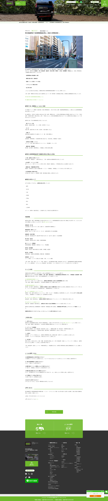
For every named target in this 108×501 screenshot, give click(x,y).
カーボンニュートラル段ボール (53, 483)
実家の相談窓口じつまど (52, 487)
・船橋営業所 (78, 451)
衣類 (62, 447)
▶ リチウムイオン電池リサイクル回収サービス (35, 297)
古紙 (62, 444)
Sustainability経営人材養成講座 (53, 488)
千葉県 (76, 444)
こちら (37, 399)
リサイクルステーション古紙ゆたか (54, 485)
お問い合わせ (46, 222)
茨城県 (76, 455)
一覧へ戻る (54, 411)
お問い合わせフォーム (67, 322)
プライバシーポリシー (54, 495)
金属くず (62, 451)
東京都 (76, 462)
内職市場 (49, 484)
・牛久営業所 (78, 459)
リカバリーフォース (51, 444)
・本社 (77, 446)
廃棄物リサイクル (51, 462)
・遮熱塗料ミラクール (52, 480)
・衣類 (50, 468)
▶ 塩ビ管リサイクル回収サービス (32, 302)
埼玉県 (76, 465)
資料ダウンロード (64, 467)
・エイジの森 (51, 455)
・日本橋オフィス (78, 463)
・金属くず (51, 472)
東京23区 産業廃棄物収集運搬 (53, 481)
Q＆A (64, 459)
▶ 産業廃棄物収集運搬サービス (32, 279)
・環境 (50, 450)
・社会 (50, 451)
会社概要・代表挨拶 (51, 446)
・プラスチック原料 (52, 469)
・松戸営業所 (78, 450)
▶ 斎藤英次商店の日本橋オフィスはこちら (34, 99)
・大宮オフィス (78, 466)
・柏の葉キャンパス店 (79, 469)
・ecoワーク (51, 458)
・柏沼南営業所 (78, 447)
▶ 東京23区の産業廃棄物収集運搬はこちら (34, 96)
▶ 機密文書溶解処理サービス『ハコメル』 (34, 285)
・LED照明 (51, 477)
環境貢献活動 (50, 454)
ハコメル (62, 464)
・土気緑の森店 (78, 470)
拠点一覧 (78, 442)
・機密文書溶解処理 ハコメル (54, 465)
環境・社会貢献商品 (51, 476)
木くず (62, 450)
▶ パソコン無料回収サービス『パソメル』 (34, 291)
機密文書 (62, 446)
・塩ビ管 (50, 473)
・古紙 (50, 464)
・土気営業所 (78, 454)
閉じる (102, 491)
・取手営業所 (78, 461)
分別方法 (65, 442)
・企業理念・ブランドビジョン (54, 447)
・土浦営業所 (78, 458)
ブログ (62, 457)
